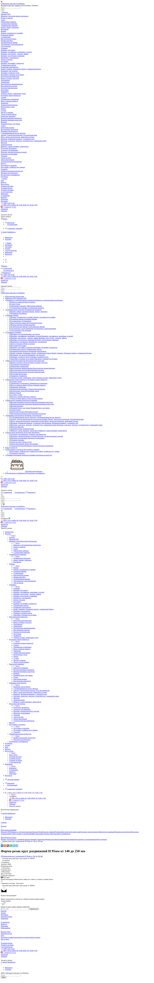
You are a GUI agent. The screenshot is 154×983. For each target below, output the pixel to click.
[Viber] (8, 845)
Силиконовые (41, 839)
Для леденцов (102, 839)
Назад (13, 535)
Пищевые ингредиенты (21, 687)
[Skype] (14, 845)
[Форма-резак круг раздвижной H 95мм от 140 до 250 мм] (22, 856)
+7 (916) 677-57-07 (9, 207)
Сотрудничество (7, 947)
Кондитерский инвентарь (22, 620)
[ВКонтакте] (2, 845)
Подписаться (34, 909)
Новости (4, 924)
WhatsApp (4, 209)
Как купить (13, 755)
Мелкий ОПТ (6, 832)
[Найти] (2, 10)
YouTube (8, 239)
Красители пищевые (20, 668)
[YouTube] (6, 262)
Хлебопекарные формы (66, 839)
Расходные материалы (21, 707)
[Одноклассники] (5, 845)
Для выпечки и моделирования (85, 839)
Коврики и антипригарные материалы (27, 545)
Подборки (4, 915)
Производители (6, 917)
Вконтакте (8, 237)
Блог (2, 935)
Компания (12, 768)
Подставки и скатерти (21, 728)
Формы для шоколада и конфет (12, 839)
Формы (16, 568)
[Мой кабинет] (2, 495)
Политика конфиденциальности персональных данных (20, 937)
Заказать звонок (15, 806)
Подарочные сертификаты (61, 834)
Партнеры (4, 926)
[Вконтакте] (6, 260)
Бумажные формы (29, 839)
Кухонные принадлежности (23, 643)
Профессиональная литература (24, 738)
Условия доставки (7, 945)
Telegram (4, 211)
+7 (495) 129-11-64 (7, 203)
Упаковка (16, 588)
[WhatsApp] (11, 845)
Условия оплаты (6, 943)
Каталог (12, 537)
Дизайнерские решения (21, 558)
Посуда (11, 834)
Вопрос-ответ (6, 932)
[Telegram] (17, 845)
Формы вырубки (52, 839)
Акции (3, 913)
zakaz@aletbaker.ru (8, 232)
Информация (5, 928)
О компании (5, 922)
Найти (3, 977)
